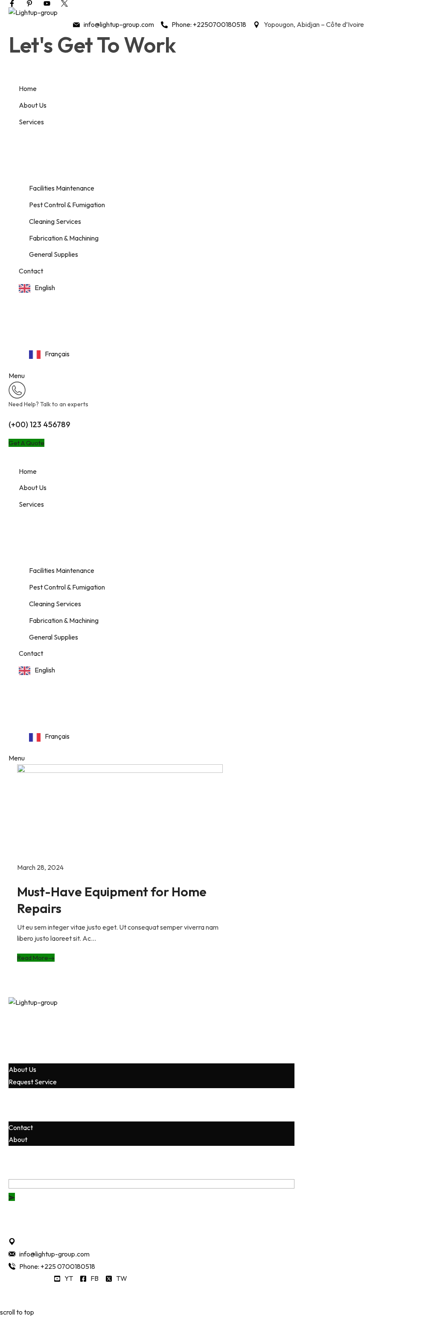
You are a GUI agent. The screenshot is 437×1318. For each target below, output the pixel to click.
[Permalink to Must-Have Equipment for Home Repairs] (120, 812)
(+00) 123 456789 (39, 424)
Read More (32, 958)
